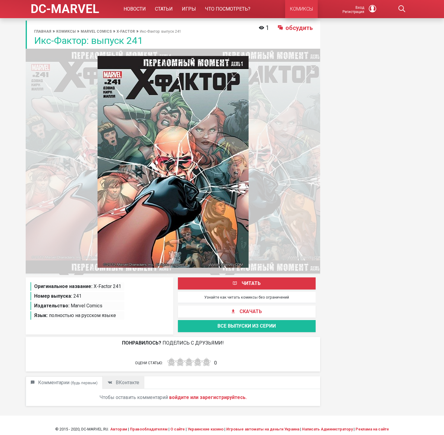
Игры (189, 9)
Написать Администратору (327, 429)
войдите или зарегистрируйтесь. (208, 397)
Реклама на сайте (372, 429)
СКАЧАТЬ (251, 311)
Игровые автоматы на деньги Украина (262, 429)
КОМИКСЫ (301, 9)
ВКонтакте (126, 382)
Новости (135, 9)
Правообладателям (149, 429)
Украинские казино (206, 429)
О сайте (177, 429)
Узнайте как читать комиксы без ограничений (246, 297)
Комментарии (67, 382)
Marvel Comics (96, 31)
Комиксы (66, 31)
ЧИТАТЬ (251, 283)
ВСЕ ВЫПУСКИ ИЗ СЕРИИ (246, 326)
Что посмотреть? (227, 9)
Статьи (164, 9)
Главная (42, 31)
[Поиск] (402, 9)
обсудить (299, 27)
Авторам (118, 429)
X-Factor (126, 31)
